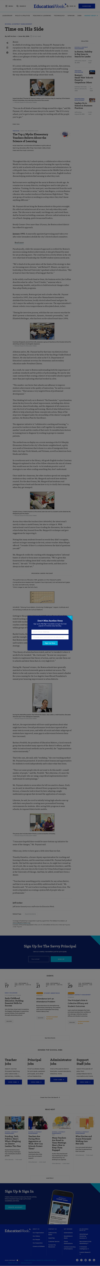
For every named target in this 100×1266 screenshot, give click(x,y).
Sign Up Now (50, 643)
